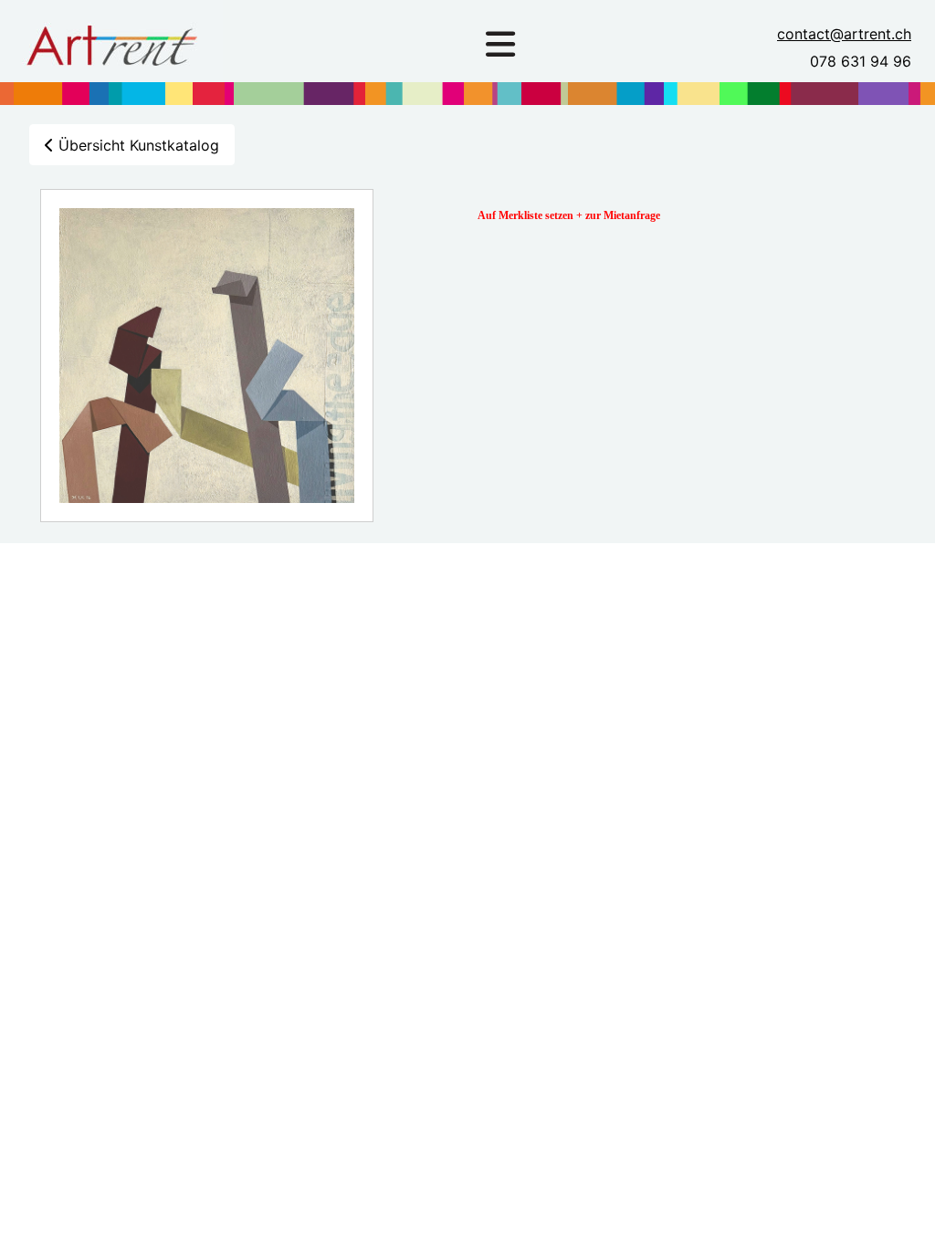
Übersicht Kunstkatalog (136, 145)
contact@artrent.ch (844, 34)
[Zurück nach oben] (903, 1213)
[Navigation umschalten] (500, 44)
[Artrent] (111, 40)
